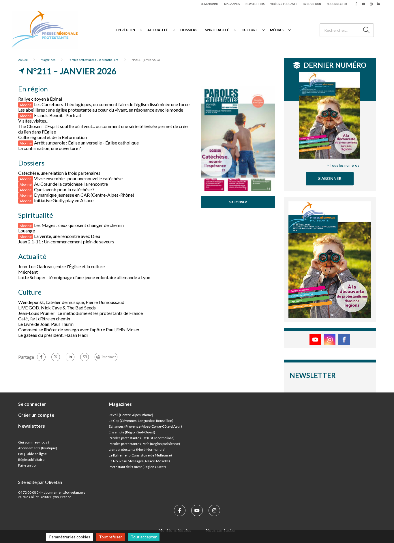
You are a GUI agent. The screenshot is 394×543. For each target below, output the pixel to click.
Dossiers (188, 30)
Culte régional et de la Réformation (52, 137)
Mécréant (28, 272)
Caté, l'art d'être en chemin (44, 318)
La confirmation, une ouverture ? (49, 148)
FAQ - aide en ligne (32, 454)
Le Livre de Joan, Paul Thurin (46, 324)
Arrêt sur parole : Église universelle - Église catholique (86, 142)
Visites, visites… (34, 120)
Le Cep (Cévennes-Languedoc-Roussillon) (141, 420)
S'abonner (238, 202)
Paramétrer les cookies (69, 536)
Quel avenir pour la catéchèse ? (64, 189)
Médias (277, 30)
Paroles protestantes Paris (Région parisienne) (144, 443)
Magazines (232, 3)
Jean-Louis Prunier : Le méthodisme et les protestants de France (80, 313)
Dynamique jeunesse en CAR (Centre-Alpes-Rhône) (84, 195)
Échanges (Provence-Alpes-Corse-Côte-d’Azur (145, 426)
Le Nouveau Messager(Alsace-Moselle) (139, 461)
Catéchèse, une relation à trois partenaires (59, 173)
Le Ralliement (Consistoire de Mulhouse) (140, 455)
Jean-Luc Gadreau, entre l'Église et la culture (61, 266)
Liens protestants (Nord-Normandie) (137, 449)
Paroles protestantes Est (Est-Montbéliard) (142, 438)
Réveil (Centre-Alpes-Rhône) (131, 415)
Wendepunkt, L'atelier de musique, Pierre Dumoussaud (71, 302)
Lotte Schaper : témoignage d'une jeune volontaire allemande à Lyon (84, 277)
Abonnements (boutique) (37, 448)
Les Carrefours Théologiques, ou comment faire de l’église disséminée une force (112, 104)
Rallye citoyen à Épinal (40, 99)
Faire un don (312, 3)
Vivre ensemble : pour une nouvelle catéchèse (78, 178)
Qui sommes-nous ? (33, 442)
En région (125, 30)
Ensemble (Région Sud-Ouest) (132, 432)
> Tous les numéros (343, 165)
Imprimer (109, 357)
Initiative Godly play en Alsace (63, 200)
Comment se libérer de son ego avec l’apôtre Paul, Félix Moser (79, 329)
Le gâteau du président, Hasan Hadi (53, 335)
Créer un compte (36, 415)
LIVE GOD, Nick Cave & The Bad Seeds (57, 307)
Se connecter (337, 3)
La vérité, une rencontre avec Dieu (67, 236)
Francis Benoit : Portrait (57, 115)
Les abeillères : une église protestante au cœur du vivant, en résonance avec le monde (100, 109)
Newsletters (254, 3)
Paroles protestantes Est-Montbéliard (93, 59)
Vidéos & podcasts (283, 3)
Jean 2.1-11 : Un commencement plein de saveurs (66, 241)
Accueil (23, 59)
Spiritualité (217, 30)
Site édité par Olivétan (40, 482)
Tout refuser (110, 536)
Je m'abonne (209, 3)
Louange (26, 230)
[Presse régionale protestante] (45, 30)
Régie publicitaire (31, 459)
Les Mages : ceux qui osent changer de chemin (79, 225)
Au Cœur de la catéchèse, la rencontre (71, 184)
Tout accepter (144, 536)
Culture (249, 30)
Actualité (157, 30)
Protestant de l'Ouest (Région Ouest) (137, 467)
